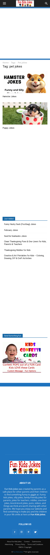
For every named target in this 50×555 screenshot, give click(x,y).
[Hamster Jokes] (25, 82)
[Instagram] (21, 532)
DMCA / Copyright (25, 547)
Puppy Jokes (8, 128)
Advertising (9, 544)
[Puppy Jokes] (25, 113)
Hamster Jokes (9, 96)
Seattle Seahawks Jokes (15, 236)
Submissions (36, 541)
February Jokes (11, 230)
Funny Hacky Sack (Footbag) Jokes (20, 224)
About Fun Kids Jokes (14, 541)
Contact (27, 541)
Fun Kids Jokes (11, 489)
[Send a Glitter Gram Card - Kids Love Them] (22, 372)
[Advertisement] (25, 33)
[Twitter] (35, 532)
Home (6, 62)
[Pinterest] (28, 532)
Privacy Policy (20, 544)
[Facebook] (14, 532)
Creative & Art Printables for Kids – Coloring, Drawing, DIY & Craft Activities (24, 256)
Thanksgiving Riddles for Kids (17, 250)
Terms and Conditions (35, 544)
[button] (46, 3)
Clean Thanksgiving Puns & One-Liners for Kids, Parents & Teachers (25, 242)
